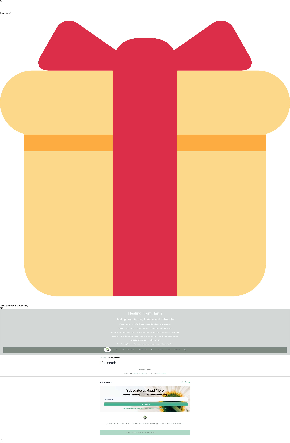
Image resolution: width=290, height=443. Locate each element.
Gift (1, 308)
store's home (161, 373)
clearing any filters (139, 373)
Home (116, 349)
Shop (104, 357)
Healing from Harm (106, 382)
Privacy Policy (155, 408)
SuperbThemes (160, 432)
